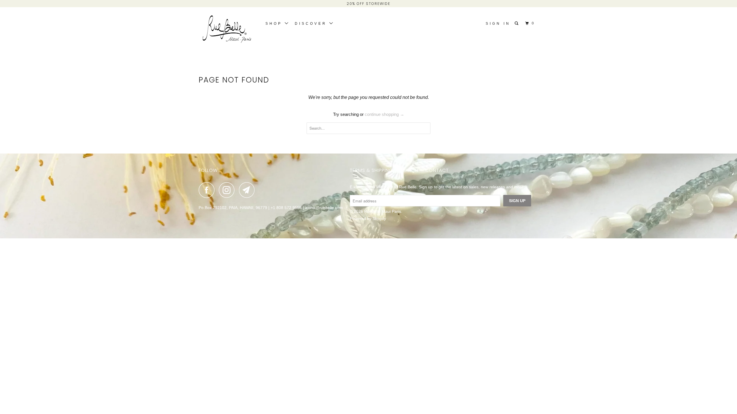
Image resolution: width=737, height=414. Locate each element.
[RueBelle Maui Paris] (228, 30)
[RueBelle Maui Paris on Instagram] (228, 190)
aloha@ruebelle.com (324, 207)
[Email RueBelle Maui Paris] (248, 190)
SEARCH (409, 170)
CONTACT (437, 170)
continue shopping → (384, 114)
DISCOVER (312, 24)
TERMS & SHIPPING (371, 170)
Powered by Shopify (368, 218)
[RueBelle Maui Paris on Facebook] (208, 190)
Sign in (498, 24)
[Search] (518, 23)
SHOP (275, 24)
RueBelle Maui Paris (382, 211)
